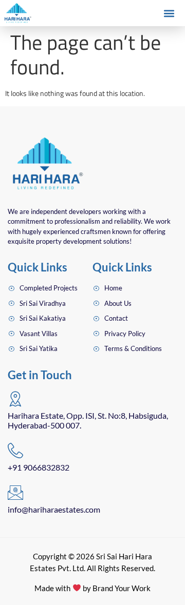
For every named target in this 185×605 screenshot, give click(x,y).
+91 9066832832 (38, 467)
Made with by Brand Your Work (92, 588)
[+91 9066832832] (15, 450)
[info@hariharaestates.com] (15, 492)
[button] (168, 13)
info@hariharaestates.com (54, 509)
